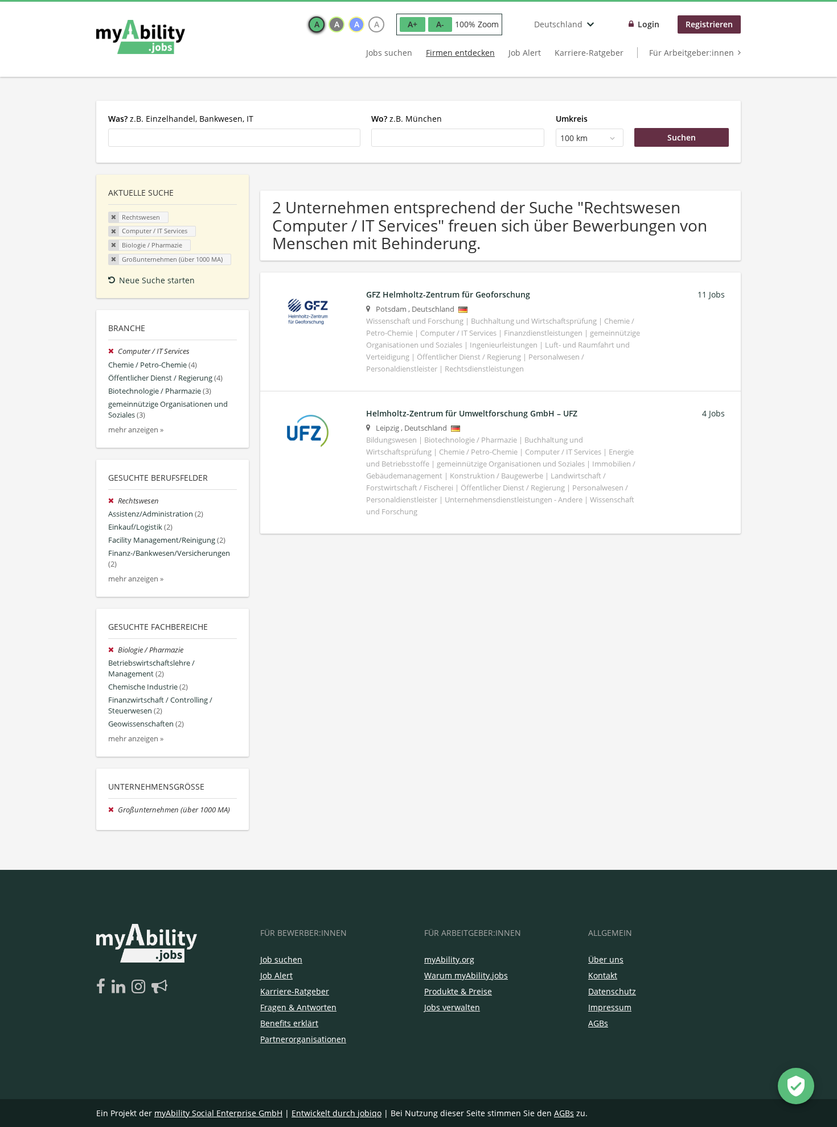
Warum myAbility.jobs (466, 975)
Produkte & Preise (458, 991)
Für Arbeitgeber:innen (691, 52)
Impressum (609, 1007)
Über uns (605, 959)
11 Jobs (711, 294)
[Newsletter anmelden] (159, 987)
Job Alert (524, 52)
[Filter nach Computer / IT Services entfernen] (113, 351)
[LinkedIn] (120, 987)
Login (648, 24)
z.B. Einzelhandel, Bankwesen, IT (180, 118)
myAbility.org (449, 959)
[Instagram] (140, 987)
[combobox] (234, 138)
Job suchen (281, 959)
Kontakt (602, 975)
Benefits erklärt (289, 1023)
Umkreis (572, 118)
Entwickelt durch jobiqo (336, 1113)
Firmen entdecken (460, 52)
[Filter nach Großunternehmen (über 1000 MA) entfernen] (113, 810)
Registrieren (709, 24)
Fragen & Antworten (298, 1007)
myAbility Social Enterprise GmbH (218, 1113)
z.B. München (406, 118)
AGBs (598, 1023)
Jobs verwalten (452, 1007)
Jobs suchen (389, 52)
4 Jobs (713, 413)
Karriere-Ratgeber (589, 52)
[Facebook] (102, 987)
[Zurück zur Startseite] (140, 37)
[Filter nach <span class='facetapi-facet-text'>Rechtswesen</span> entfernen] (114, 217)
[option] (317, 24)
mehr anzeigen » (135, 430)
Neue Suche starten (157, 280)
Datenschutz (612, 991)
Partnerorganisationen (303, 1039)
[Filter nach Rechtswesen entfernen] (113, 501)
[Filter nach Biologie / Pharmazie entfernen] (113, 650)
